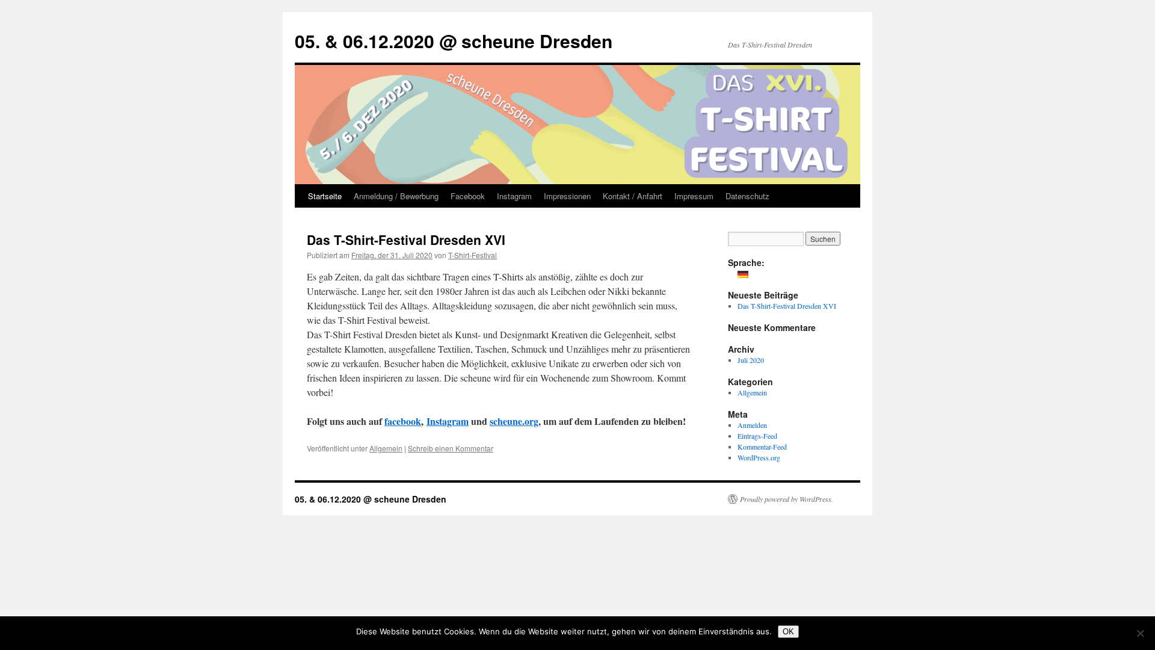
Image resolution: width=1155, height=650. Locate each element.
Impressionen (567, 196)
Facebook (468, 196)
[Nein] (1140, 633)
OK (788, 631)
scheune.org (514, 421)
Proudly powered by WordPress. (786, 499)
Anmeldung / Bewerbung (396, 196)
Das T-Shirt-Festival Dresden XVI (406, 240)
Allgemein (385, 448)
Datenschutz (747, 196)
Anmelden (752, 425)
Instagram (514, 196)
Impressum (693, 196)
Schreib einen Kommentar (450, 448)
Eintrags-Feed (757, 436)
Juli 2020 (751, 360)
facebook (402, 421)
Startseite (325, 196)
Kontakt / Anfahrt (632, 196)
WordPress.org (759, 457)
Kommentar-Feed (762, 446)
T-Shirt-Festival (472, 255)
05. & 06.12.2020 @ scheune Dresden (453, 41)
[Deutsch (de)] (743, 273)
